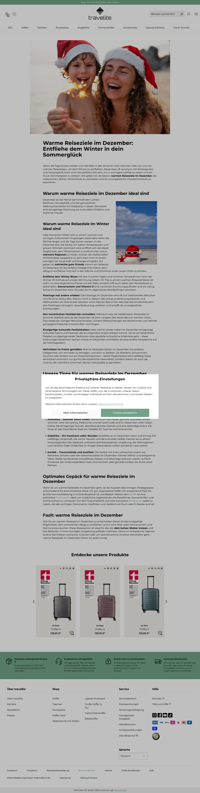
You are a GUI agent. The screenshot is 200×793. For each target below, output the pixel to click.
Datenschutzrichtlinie (110, 404)
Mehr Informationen (75, 412)
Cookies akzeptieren (125, 412)
